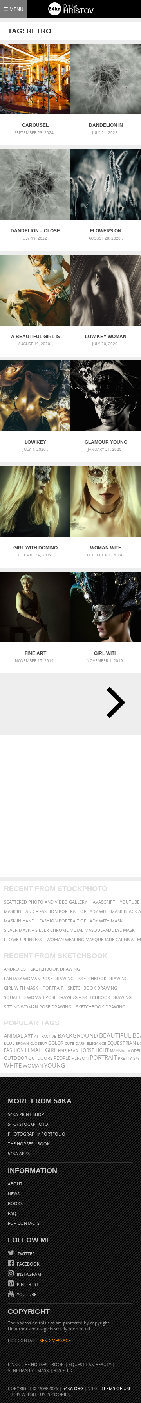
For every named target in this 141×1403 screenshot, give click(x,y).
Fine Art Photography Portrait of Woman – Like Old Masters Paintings (35, 653)
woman (33, 1066)
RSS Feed (63, 1370)
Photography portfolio (36, 1134)
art (28, 1036)
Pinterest (27, 1284)
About (15, 1184)
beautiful (115, 1035)
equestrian (121, 1043)
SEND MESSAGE (55, 1340)
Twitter (25, 1254)
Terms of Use (116, 1388)
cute (69, 1043)
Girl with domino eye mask (35, 548)
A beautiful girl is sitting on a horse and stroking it (35, 336)
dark (80, 1043)
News (14, 1193)
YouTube (26, 1294)
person (80, 1058)
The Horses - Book (29, 1144)
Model (134, 1050)
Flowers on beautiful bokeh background (105, 231)
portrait (103, 1057)
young (54, 1065)
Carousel (35, 125)
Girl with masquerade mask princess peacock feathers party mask (106, 653)
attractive (45, 1036)
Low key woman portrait (106, 336)
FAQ (12, 1213)
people (62, 1058)
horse (86, 1050)
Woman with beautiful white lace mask (106, 548)
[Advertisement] (70, 806)
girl (51, 1050)
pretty (125, 1058)
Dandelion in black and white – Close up (105, 125)
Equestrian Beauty (90, 1364)
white (13, 1065)
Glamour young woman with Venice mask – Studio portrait (106, 442)
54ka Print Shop (26, 1114)
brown (22, 1043)
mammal (118, 1050)
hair (62, 1050)
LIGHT (102, 1050)
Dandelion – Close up (35, 231)
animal (13, 1036)
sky (136, 1058)
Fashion (14, 1050)
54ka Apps (19, 1153)
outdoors (40, 1058)
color (55, 1043)
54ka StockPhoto (28, 1124)
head (73, 1050)
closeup (38, 1043)
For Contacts (24, 1223)
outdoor (15, 1058)
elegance (96, 1043)
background (78, 1035)
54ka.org (73, 1388)
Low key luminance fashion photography (35, 442)
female (34, 1050)
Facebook (28, 1264)
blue (9, 1043)
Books (15, 1203)
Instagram (28, 1274)
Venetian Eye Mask (28, 1370)
